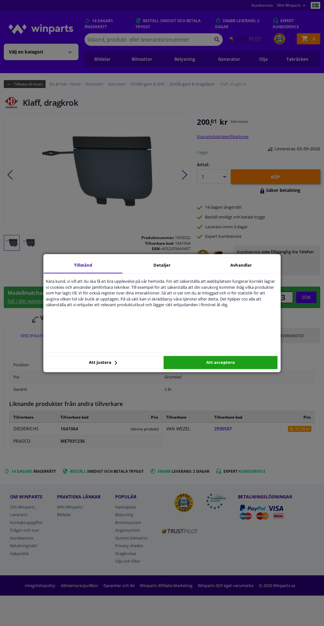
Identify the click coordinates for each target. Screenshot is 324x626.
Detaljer (162, 265)
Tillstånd (83, 265)
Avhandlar (241, 265)
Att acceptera (220, 362)
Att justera (100, 362)
